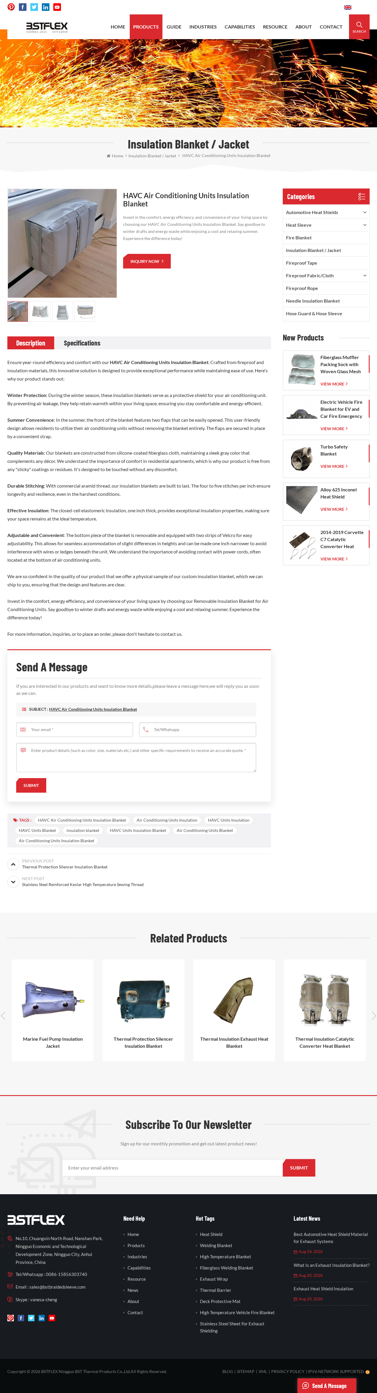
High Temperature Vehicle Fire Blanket (237, 1312)
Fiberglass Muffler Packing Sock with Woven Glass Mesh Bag (340, 364)
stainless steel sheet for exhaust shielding (232, 1327)
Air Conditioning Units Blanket (205, 830)
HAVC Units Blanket (37, 830)
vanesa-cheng (43, 1299)
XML (263, 1371)
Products (146, 26)
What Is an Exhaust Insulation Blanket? (332, 1265)
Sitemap (245, 1371)
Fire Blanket (299, 237)
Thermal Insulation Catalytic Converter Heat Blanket (324, 1042)
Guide (174, 26)
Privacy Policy (288, 1371)
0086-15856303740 (317, 7)
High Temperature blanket (225, 1256)
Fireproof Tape (301, 263)
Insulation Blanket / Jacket (313, 250)
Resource (137, 1279)
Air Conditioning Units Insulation (167, 820)
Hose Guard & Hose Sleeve (314, 313)
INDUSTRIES (203, 26)
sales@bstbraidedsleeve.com (258, 7)
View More (332, 383)
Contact (331, 26)
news (133, 1290)
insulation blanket (83, 830)
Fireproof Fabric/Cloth (310, 275)
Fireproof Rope (302, 288)
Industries (137, 1256)
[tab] (30, 342)
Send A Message (329, 1385)
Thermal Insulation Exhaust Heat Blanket (234, 1042)
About (303, 26)
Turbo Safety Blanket (334, 450)
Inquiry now (145, 261)
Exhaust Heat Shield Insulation (323, 1288)
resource (275, 26)
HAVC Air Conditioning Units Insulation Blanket (93, 709)
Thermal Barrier (215, 1290)
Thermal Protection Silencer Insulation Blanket (143, 1042)
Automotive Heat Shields (312, 212)
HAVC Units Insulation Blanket (138, 830)
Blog (227, 1371)
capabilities (240, 26)
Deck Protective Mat (220, 1301)
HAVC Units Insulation (228, 820)
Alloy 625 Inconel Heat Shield (338, 493)
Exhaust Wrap (214, 1279)
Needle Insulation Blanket (313, 300)
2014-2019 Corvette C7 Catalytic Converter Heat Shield (342, 539)
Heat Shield (211, 1234)
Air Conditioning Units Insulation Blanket (56, 840)
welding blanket (216, 1245)
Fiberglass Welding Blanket (226, 1267)
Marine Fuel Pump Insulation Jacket (53, 1042)
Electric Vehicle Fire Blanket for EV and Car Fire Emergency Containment (341, 409)
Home (118, 26)
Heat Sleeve (299, 225)
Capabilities (139, 1267)
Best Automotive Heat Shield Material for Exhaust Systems (331, 1238)
